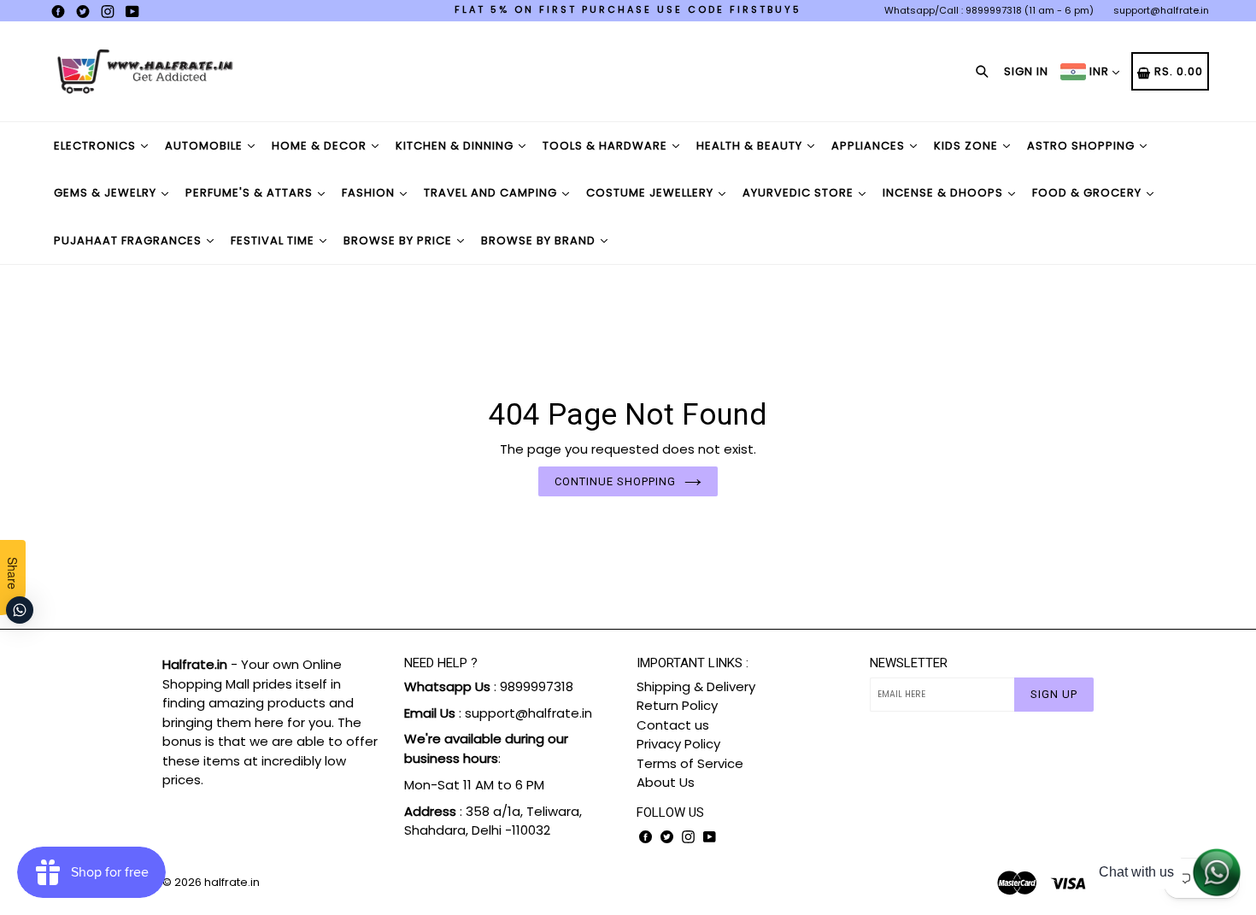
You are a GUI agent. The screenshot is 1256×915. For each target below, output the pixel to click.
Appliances (869, 146)
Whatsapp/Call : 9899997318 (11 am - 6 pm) (989, 10)
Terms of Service (690, 763)
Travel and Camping (492, 193)
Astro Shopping (1082, 146)
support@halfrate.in (1161, 10)
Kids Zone (967, 146)
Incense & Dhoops (945, 193)
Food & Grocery (1088, 193)
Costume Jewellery (651, 193)
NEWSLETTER (909, 663)
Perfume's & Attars (250, 193)
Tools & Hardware (607, 146)
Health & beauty (751, 146)
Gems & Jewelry (107, 193)
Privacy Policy (678, 744)
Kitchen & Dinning (456, 146)
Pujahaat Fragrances (129, 240)
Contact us (673, 725)
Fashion (370, 193)
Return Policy (677, 705)
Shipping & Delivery (696, 686)
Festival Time (274, 240)
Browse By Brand (540, 240)
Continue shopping (616, 481)
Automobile (205, 146)
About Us (666, 782)
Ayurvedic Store (799, 193)
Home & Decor (321, 146)
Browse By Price (399, 240)
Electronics (96, 146)
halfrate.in (232, 882)
